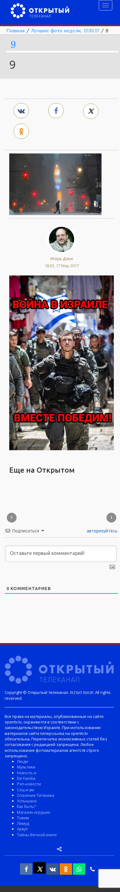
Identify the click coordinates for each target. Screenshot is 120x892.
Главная (15, 30)
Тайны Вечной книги (37, 834)
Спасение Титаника (35, 795)
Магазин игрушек (33, 812)
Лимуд (23, 823)
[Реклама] (61, 362)
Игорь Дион (61, 258)
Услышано (27, 801)
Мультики (26, 767)
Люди (22, 761)
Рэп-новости (29, 784)
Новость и (26, 773)
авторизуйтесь (102, 530)
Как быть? (26, 806)
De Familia (26, 778)
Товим (23, 818)
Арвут (22, 829)
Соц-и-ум (25, 789)
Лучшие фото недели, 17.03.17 (65, 30)
